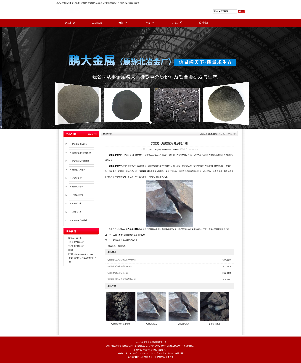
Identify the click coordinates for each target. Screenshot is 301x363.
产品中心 (150, 22)
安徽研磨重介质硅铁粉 (81, 153)
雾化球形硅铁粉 (70, 3)
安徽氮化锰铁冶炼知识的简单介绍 (121, 279)
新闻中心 (124, 22)
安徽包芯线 (76, 212)
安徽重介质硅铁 (78, 170)
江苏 (159, 357)
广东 (154, 357)
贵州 (150, 357)
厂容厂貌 (177, 22)
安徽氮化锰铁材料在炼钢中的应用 (121, 260)
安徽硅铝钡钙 (77, 178)
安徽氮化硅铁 (77, 187)
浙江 (167, 357)
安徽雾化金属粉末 (79, 144)
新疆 (163, 357)
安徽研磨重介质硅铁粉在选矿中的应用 (129, 235)
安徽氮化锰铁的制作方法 (117, 273)
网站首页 (70, 22)
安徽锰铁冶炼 (152, 324)
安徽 (146, 357)
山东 (142, 357)
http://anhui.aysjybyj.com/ (83, 254)
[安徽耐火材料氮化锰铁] (120, 306)
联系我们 (204, 22)
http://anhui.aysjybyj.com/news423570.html (162, 149)
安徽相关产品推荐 (79, 220)
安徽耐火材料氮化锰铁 (120, 324)
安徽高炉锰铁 (183, 324)
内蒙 (171, 357)
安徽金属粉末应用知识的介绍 (125, 240)
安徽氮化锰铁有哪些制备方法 (119, 267)
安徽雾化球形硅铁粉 (80, 161)
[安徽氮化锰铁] (214, 306)
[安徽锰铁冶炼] (151, 306)
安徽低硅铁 (76, 204)
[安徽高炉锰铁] (183, 306)
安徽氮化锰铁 (77, 195)
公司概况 (97, 22)
